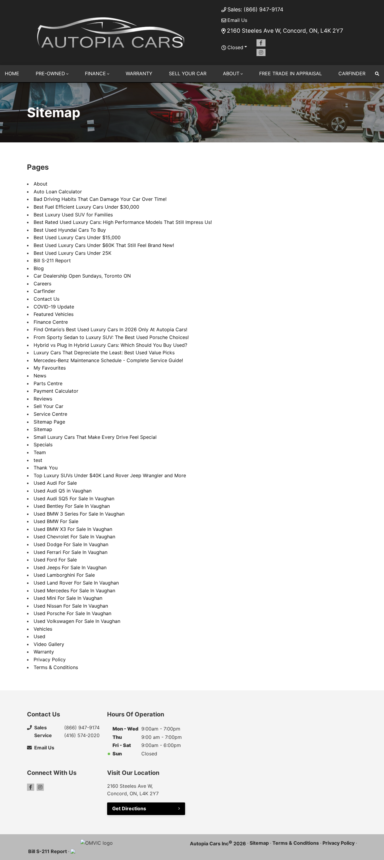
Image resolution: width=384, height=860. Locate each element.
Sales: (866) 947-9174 (255, 9)
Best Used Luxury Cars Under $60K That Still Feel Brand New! (104, 245)
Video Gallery (49, 644)
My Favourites (50, 368)
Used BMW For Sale (56, 521)
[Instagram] (261, 52)
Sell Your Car (187, 73)
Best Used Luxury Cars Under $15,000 (77, 237)
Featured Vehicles (54, 314)
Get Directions (129, 808)
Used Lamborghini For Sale (64, 575)
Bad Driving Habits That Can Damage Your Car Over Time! (100, 199)
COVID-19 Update (54, 307)
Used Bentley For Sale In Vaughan (72, 506)
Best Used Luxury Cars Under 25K (72, 253)
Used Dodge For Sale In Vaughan (71, 544)
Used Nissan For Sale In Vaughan (71, 606)
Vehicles (43, 629)
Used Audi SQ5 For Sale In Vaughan (74, 498)
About (231, 73)
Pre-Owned (50, 73)
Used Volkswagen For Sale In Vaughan (77, 621)
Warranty (139, 73)
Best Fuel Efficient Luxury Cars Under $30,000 (86, 207)
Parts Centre (48, 383)
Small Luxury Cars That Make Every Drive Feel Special (95, 437)
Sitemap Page (49, 422)
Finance (95, 73)
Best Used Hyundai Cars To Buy (70, 230)
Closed (235, 47)
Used (39, 636)
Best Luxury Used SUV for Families (73, 215)
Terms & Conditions (56, 667)
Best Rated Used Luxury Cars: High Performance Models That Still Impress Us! (123, 222)
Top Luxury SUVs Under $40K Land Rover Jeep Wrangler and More (110, 475)
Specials (43, 445)
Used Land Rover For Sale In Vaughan (76, 583)
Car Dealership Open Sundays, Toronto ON (82, 276)
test (38, 460)
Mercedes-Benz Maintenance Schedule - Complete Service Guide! (108, 360)
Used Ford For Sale (55, 560)
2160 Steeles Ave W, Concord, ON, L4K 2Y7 (285, 30)
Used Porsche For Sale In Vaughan (72, 613)
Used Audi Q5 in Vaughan (63, 491)
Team (40, 452)
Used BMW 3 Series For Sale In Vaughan (79, 514)
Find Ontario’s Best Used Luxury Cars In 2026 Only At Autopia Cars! (110, 329)
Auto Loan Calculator (58, 192)
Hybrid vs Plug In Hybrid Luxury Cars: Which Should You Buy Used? (110, 345)
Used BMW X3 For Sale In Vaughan (73, 529)
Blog (39, 268)
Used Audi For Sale (55, 483)
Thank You (46, 468)
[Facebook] (261, 42)
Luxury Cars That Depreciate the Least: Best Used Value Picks (104, 353)
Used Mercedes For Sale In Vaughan (74, 591)
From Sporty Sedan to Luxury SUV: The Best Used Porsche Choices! (111, 337)
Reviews (43, 399)
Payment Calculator (56, 391)
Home (12, 73)
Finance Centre (51, 322)
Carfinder (351, 73)
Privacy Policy (50, 659)
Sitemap (43, 429)
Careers (42, 284)
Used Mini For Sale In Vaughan (68, 598)
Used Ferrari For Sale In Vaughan (70, 552)
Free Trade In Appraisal (290, 73)
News (40, 376)
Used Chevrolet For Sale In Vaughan (74, 537)
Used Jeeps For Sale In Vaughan (70, 567)
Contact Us (46, 299)
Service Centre (50, 414)
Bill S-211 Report (52, 260)
